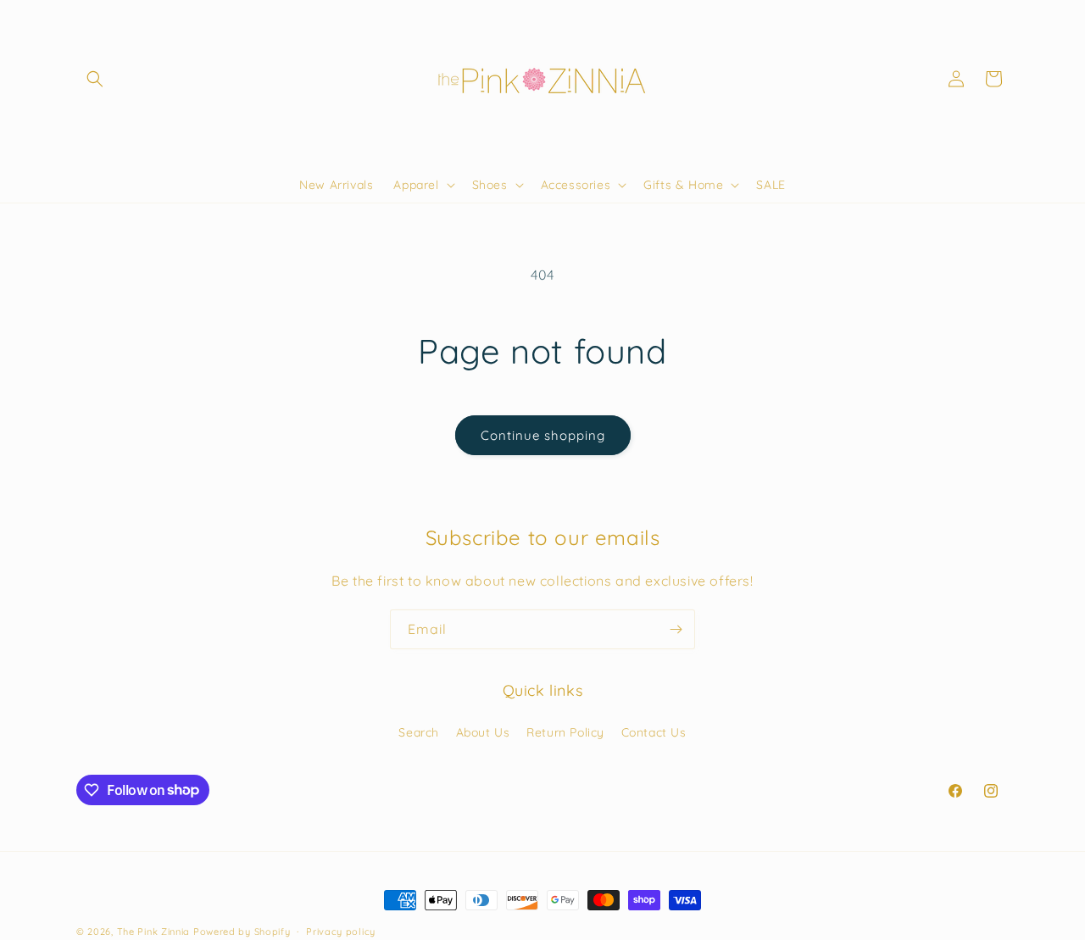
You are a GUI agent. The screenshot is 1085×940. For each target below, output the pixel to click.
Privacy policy (341, 931)
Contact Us (654, 731)
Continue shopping (543, 435)
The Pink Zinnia (154, 931)
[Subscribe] (675, 629)
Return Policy (565, 731)
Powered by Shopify (242, 931)
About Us (483, 731)
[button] (95, 78)
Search (418, 731)
